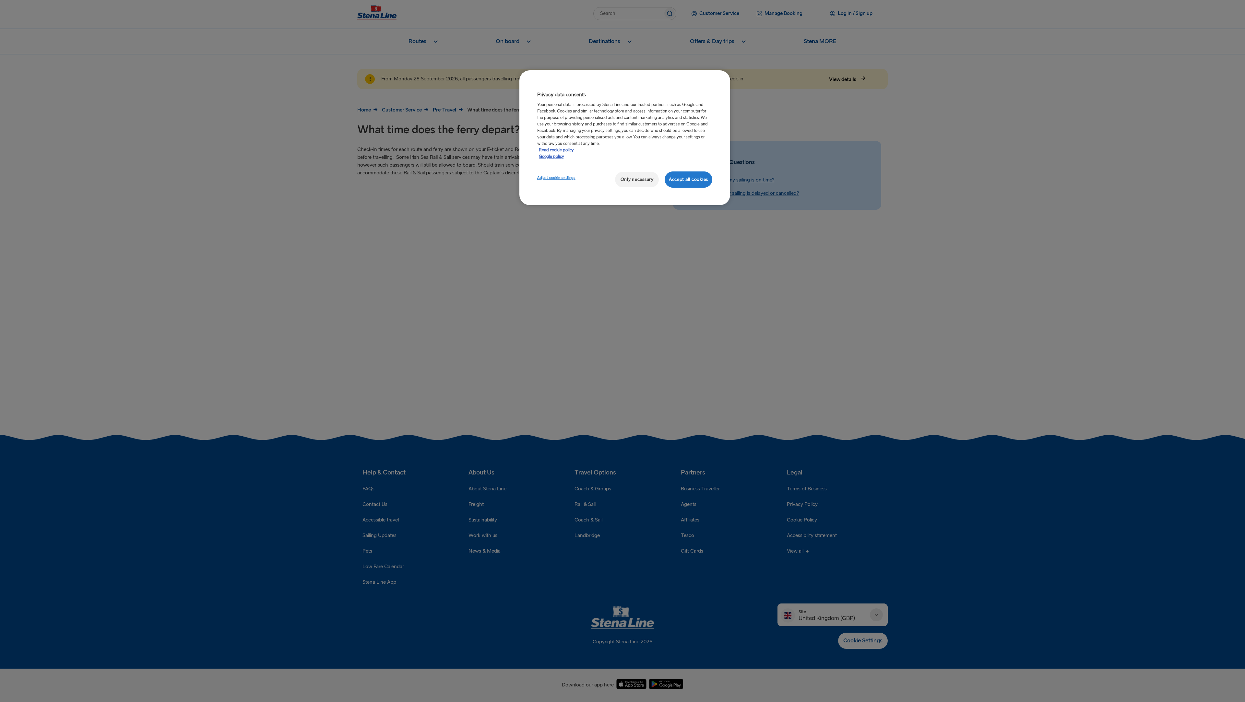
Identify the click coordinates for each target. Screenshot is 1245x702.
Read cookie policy (556, 150)
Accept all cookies (688, 179)
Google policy (551, 156)
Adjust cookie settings (556, 178)
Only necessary (637, 179)
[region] (624, 137)
